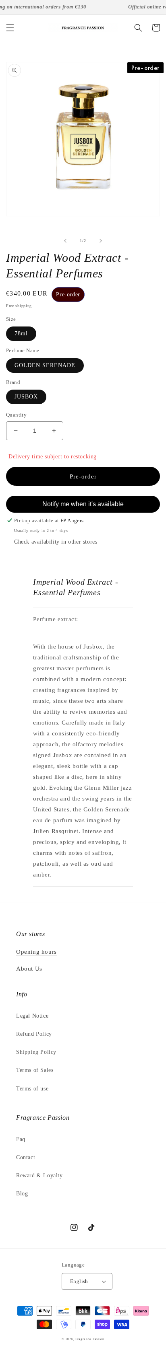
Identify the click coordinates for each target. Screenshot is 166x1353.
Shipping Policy (36, 1052)
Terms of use (32, 1089)
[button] (10, 28)
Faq (20, 1139)
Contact (25, 1157)
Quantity (16, 415)
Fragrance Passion (89, 1339)
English (79, 1281)
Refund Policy (34, 1034)
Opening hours (36, 952)
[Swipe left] (65, 241)
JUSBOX (26, 397)
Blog (22, 1194)
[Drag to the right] (101, 241)
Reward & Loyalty (39, 1175)
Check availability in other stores (55, 542)
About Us (29, 968)
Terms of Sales (34, 1070)
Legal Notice (32, 1016)
